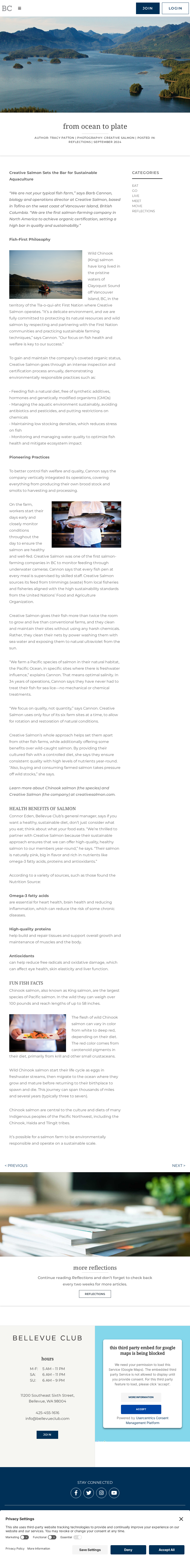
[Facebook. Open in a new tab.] (76, 1493)
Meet (136, 201)
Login (175, 8)
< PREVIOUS (16, 1165)
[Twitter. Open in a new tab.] (88, 1493)
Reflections (80, 142)
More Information (141, 1397)
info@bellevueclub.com (47, 1418)
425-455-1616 (47, 1413)
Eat (135, 185)
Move (137, 206)
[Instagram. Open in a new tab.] (101, 1493)
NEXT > (178, 1165)
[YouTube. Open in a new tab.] (114, 1493)
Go (134, 191)
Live (135, 196)
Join (148, 8)
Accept (141, 1409)
